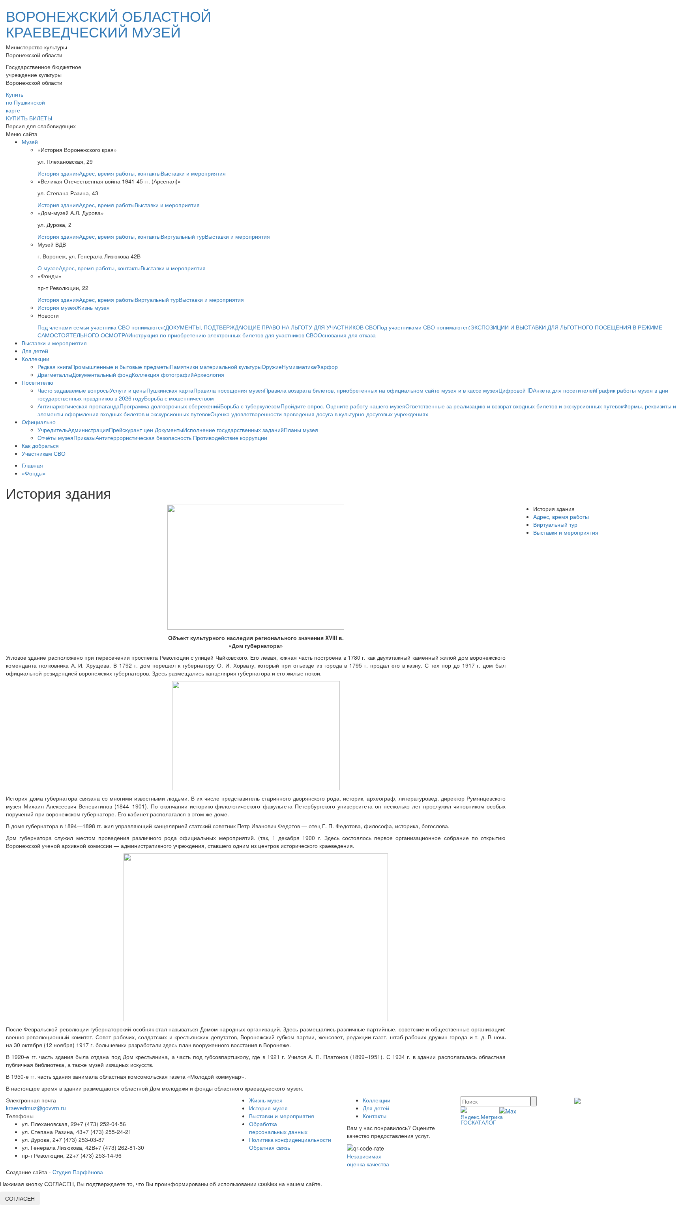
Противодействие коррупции (230, 438)
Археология (209, 374)
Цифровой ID (515, 390)
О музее (48, 268)
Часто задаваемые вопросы (73, 390)
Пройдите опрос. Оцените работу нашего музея (343, 406)
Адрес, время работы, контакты (120, 173)
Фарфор (327, 366)
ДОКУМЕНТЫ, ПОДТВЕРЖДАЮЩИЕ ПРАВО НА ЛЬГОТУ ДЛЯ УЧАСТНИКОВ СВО (271, 327)
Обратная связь (269, 1147)
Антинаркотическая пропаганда (78, 406)
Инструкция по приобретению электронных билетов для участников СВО (223, 335)
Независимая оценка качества (368, 1160)
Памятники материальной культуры (216, 366)
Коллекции (35, 359)
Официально (39, 422)
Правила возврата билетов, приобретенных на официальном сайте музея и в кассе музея (381, 390)
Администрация (88, 430)
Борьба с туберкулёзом (250, 406)
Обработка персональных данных (278, 1128)
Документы (169, 430)
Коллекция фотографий (163, 374)
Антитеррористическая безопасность (144, 438)
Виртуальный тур (183, 236)
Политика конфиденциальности (290, 1139)
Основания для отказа (347, 335)
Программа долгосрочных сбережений (170, 406)
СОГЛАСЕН (20, 1198)
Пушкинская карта (169, 390)
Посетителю (37, 382)
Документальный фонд (102, 374)
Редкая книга (54, 366)
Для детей (35, 351)
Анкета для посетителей (564, 390)
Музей (30, 142)
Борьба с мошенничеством (179, 398)
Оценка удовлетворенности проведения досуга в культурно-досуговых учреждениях (319, 414)
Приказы (84, 438)
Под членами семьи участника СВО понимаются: (101, 327)
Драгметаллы (54, 374)
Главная (32, 465)
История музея (56, 307)
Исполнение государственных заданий (233, 430)
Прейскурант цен (132, 430)
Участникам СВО (44, 453)
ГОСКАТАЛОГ (478, 1122)
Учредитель (52, 430)
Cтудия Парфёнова (77, 1172)
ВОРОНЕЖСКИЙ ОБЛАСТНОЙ (108, 23)
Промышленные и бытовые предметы (120, 366)
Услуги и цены (128, 390)
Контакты (374, 1116)
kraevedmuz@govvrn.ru (36, 1108)
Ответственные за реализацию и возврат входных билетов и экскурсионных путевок (514, 406)
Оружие (272, 366)
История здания (58, 173)
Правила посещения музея (228, 390)
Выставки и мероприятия (193, 173)
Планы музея (301, 430)
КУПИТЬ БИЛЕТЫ (29, 118)
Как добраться (40, 445)
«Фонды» (34, 473)
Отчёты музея (55, 438)
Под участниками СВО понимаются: (423, 327)
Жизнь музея (93, 307)
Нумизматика (299, 366)
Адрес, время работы (107, 205)
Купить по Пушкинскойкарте (25, 102)
